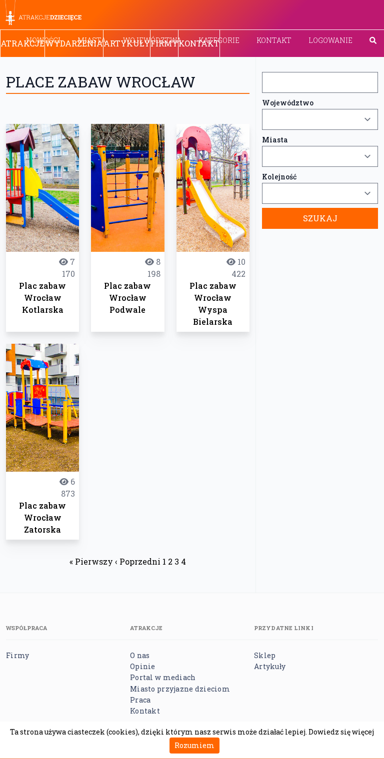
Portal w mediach (163, 677)
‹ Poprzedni (137, 561)
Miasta (275, 139)
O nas (140, 655)
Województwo (288, 102)
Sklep (265, 655)
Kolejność (279, 176)
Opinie (143, 666)
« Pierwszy (91, 561)
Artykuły (127, 43)
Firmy (164, 43)
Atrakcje (22, 43)
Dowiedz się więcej (341, 732)
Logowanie (330, 40)
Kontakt (274, 40)
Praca (140, 700)
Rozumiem (194, 745)
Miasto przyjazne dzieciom (180, 689)
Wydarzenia (74, 43)
